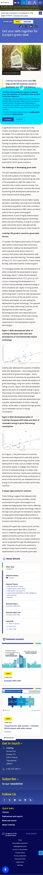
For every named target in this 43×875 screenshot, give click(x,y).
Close (40, 13)
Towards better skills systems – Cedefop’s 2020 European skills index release (21, 727)
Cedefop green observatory (16, 589)
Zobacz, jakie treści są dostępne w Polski (26, 9)
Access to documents (20, 849)
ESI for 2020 (12, 260)
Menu (40, 2)
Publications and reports (12, 816)
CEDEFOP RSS (30, 800)
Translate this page (20, 15)
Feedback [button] (41, 853)
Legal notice (20, 862)
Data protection (20, 859)
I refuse (19, 119)
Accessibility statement (20, 843)
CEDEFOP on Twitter (10, 800)
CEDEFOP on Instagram (25, 800)
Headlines (9, 569)
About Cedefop (8, 825)
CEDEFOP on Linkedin (20, 800)
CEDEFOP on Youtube (15, 800)
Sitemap (20, 865)
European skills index (13, 606)
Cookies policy (20, 853)
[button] (21, 26)
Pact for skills (7, 156)
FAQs (20, 840)
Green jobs (12, 626)
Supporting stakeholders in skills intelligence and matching (22, 594)
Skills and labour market (15, 586)
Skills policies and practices (16, 591)
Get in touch (11, 743)
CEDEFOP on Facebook (4, 800)
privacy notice (17, 114)
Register (34, 2)
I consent (7, 119)
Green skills (12, 629)
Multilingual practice (20, 846)
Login (29, 2)
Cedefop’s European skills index (19, 81)
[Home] (5, 2)
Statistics (10, 597)
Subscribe (9, 779)
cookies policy (34, 112)
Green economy (14, 624)
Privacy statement (20, 856)
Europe (11, 578)
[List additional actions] (19, 2)
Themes (5, 812)
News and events (9, 820)
